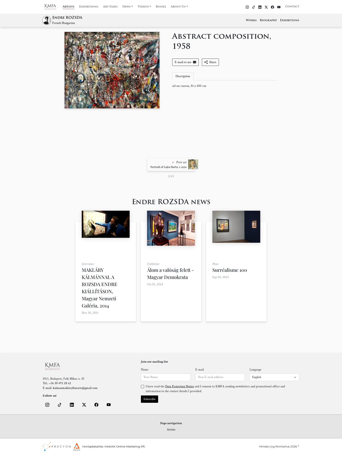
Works (251, 20)
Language (255, 370)
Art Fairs (110, 6)
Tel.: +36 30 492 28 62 (57, 383)
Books (161, 6)
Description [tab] (183, 76)
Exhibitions (88, 6)
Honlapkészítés (92, 446)
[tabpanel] (224, 86)
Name (144, 370)
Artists (68, 6)
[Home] (53, 7)
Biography (268, 20)
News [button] (126, 6)
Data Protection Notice (179, 386)
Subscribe (149, 399)
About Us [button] (178, 6)
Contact (292, 6)
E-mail (199, 370)
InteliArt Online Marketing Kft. (124, 446)
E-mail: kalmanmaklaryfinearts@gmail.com (70, 388)
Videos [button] (143, 6)
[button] (171, 164)
